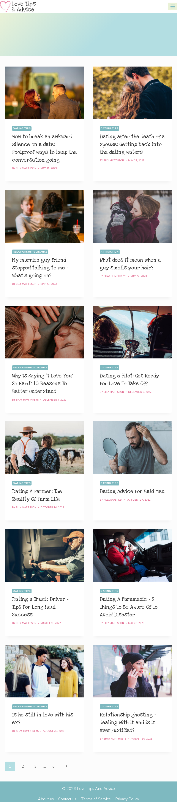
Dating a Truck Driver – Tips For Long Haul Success (40, 607)
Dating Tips (22, 128)
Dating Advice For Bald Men (132, 491)
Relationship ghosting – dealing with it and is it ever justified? (128, 723)
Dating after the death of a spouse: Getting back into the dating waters (132, 145)
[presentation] (44, 93)
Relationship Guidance (30, 251)
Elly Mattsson (26, 168)
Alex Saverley (113, 499)
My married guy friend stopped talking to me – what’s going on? (40, 268)
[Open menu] (172, 6)
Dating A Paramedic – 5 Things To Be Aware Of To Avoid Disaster (129, 607)
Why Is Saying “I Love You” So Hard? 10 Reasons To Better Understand (42, 384)
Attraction (110, 251)
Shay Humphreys (115, 276)
